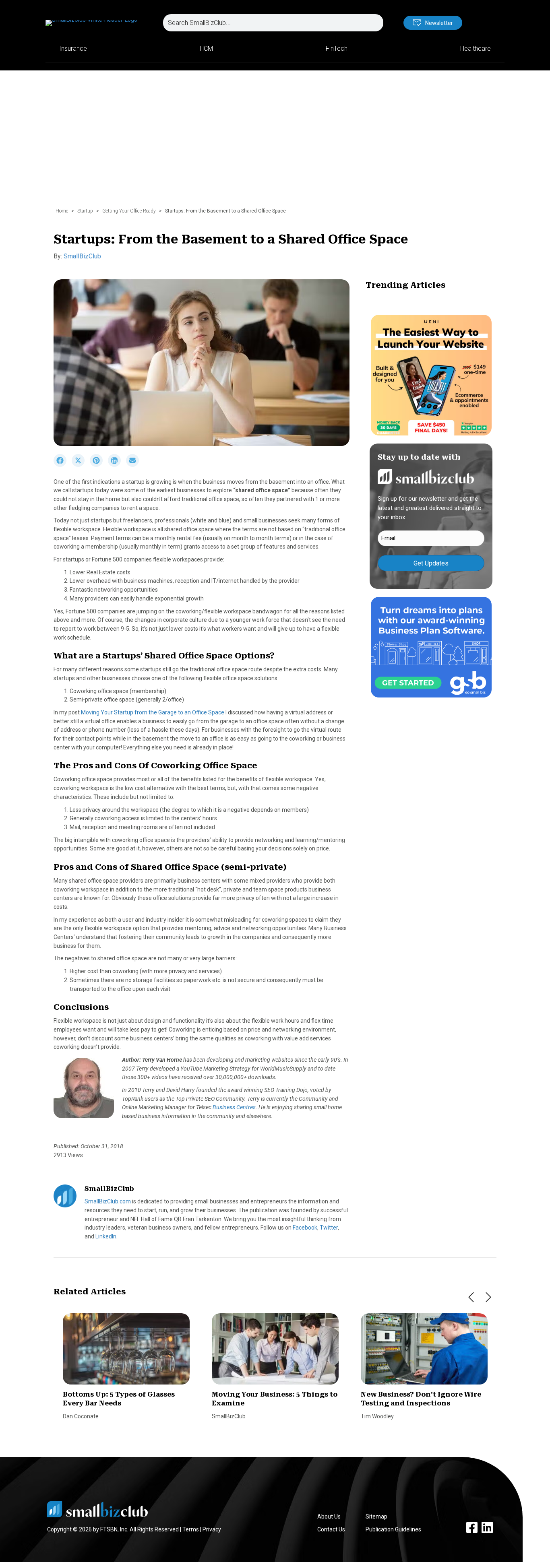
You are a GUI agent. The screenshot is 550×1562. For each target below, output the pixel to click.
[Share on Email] (134, 465)
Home (62, 211)
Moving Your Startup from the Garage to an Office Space (152, 712)
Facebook (305, 1227)
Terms (190, 1529)
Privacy (212, 1529)
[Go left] (471, 1297)
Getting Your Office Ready (129, 211)
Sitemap (376, 1516)
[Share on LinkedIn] (117, 465)
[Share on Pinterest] (99, 465)
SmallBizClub (82, 256)
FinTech (336, 48)
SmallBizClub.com (108, 1201)
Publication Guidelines (393, 1529)
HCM (206, 48)
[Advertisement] (275, 143)
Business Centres (234, 1107)
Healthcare (475, 48)
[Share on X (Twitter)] (81, 465)
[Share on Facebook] (63, 465)
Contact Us (331, 1529)
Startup (85, 211)
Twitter (329, 1227)
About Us (329, 1516)
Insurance (73, 48)
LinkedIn (105, 1236)
